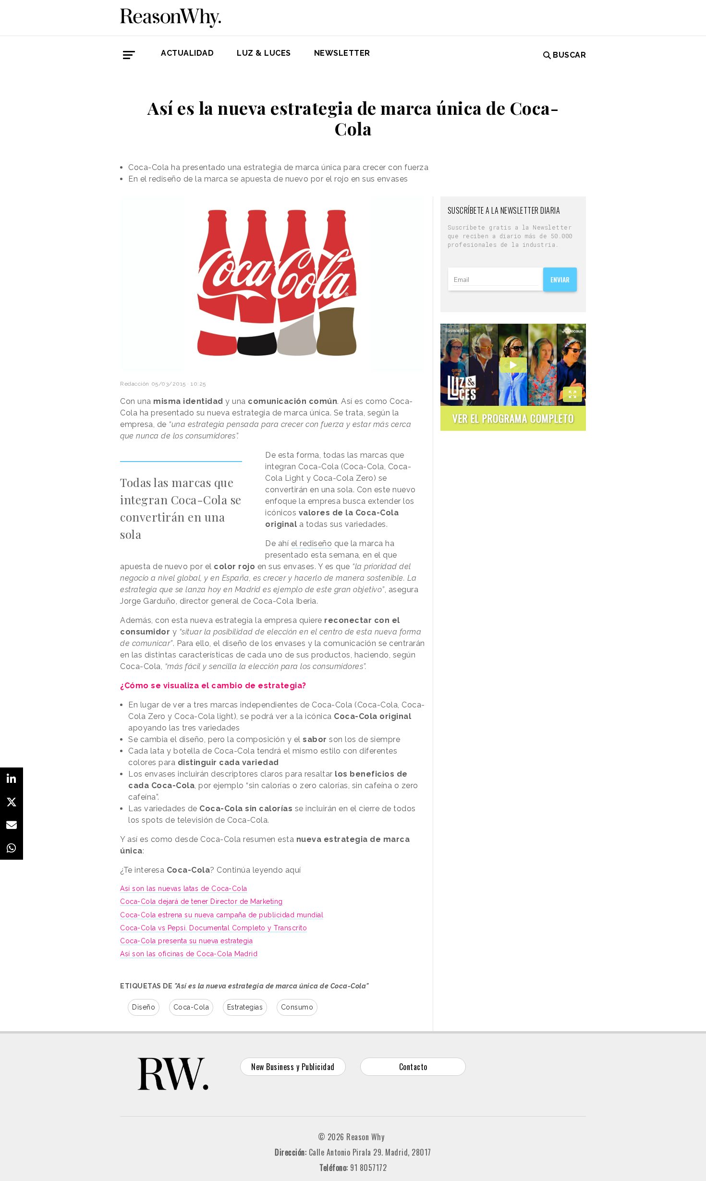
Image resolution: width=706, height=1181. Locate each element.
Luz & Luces (264, 53)
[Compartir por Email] (11, 825)
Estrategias (245, 1007)
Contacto (413, 1066)
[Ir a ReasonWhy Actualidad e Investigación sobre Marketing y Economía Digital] (170, 16)
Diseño (143, 1007)
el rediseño (311, 543)
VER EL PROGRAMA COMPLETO (513, 418)
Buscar (569, 55)
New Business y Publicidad (293, 1066)
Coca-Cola (191, 1007)
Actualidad (187, 53)
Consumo (297, 1007)
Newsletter (342, 53)
